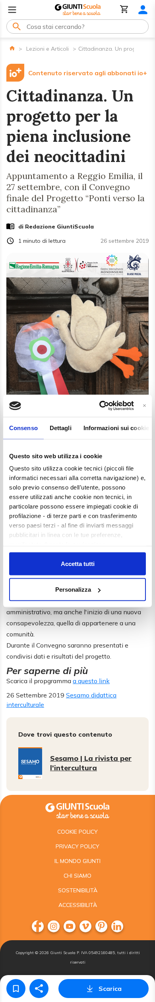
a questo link (91, 681)
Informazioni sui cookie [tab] (116, 427)
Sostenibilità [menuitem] (77, 890)
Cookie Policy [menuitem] (77, 831)
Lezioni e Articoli (47, 48)
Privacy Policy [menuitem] (77, 846)
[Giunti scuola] (77, 810)
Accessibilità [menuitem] (77, 905)
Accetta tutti (78, 563)
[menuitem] (38, 926)
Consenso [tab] (23, 427)
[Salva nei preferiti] (15, 988)
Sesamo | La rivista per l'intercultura (91, 763)
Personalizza (73, 589)
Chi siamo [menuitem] (77, 875)
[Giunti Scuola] (77, 9)
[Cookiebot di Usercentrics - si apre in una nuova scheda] (101, 406)
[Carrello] (124, 9)
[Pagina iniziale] (12, 48)
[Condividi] (38, 988)
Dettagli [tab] (61, 427)
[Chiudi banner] (144, 405)
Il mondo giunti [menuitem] (77, 861)
